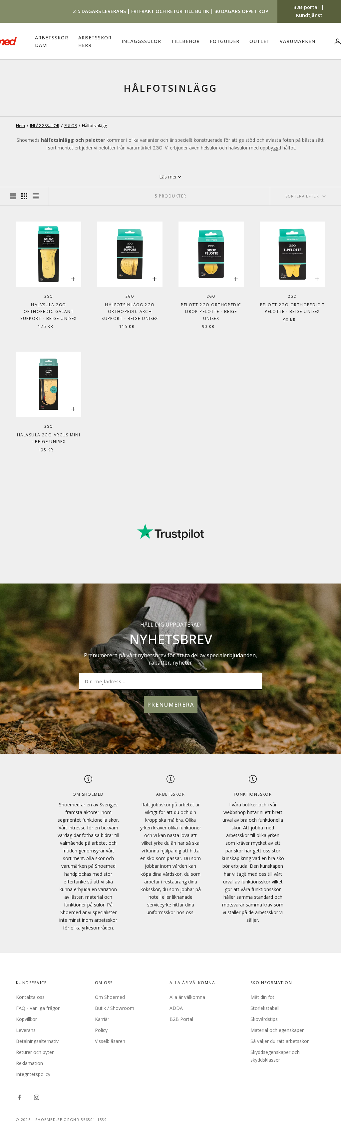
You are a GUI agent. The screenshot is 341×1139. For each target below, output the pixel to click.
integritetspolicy (246, 627)
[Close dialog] (280, 485)
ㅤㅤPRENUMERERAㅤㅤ (228, 602)
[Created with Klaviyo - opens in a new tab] (170, 657)
